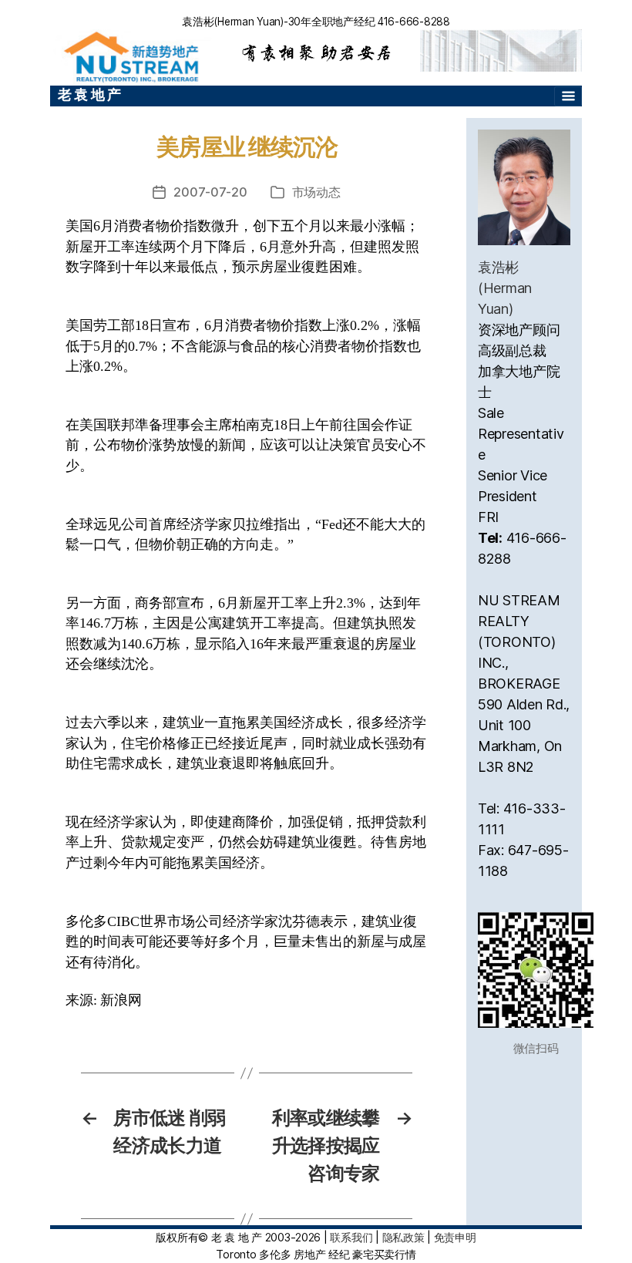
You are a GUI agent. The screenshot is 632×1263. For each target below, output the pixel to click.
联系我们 (351, 1237)
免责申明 (455, 1237)
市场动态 (316, 192)
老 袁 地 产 (89, 94)
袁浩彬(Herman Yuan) (505, 288)
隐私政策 (403, 1237)
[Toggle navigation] (568, 96)
